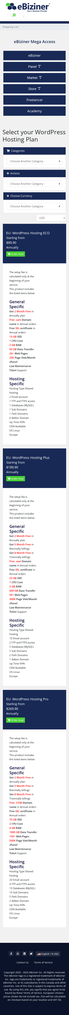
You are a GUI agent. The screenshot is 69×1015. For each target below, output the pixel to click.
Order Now (16, 254)
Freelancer (34, 100)
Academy (34, 111)
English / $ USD (49, 953)
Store (32, 89)
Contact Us (23, 962)
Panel (32, 66)
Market (32, 78)
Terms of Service (43, 962)
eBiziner (34, 55)
